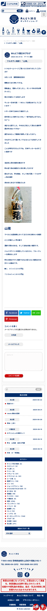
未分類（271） (12, 524)
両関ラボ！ (10, 404)
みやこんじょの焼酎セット (16, 433)
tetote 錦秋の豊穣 (13, 413)
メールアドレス (13, 344)
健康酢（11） (11, 509)
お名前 (13, 335)
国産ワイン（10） (13, 481)
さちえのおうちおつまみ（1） (17, 489)
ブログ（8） (11, 519)
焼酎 (31, 57)
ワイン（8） (11, 471)
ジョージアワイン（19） (15, 486)
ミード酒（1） (12, 479)
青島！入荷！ (11, 423)
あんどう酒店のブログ (21, 53)
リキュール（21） (13, 474)
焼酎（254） (11, 501)
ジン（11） (10, 484)
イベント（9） (12, 506)
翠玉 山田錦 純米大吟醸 (16, 443)
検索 (19, 11)
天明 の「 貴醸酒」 (14, 453)
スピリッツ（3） (12, 466)
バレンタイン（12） (14, 504)
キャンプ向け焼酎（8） (15, 464)
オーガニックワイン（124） (16, 516)
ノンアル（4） (12, 514)
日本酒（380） (12, 521)
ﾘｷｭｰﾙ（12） (11, 511)
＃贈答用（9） (12, 499)
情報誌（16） (11, 494)
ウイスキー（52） (13, 496)
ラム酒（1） (11, 469)
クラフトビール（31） (14, 476)
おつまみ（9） (12, 491)
